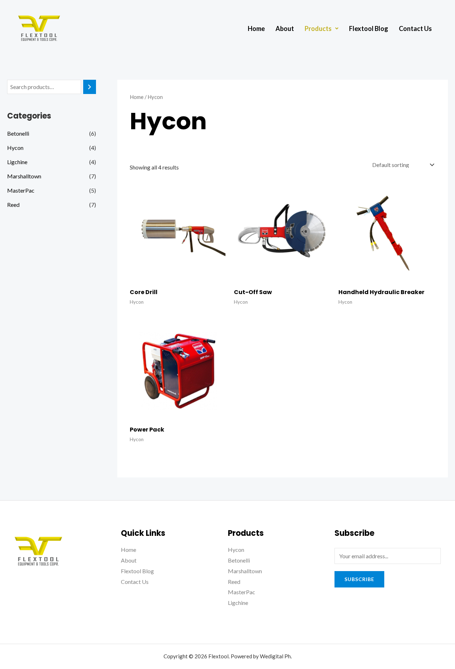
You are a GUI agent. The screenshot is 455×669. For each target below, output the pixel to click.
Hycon (15, 147)
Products (318, 28)
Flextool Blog (368, 28)
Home (256, 28)
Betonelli (18, 133)
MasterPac (20, 190)
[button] (321, 28)
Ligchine (17, 161)
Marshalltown (24, 176)
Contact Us (415, 28)
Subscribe (359, 579)
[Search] (89, 87)
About (284, 28)
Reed (13, 204)
